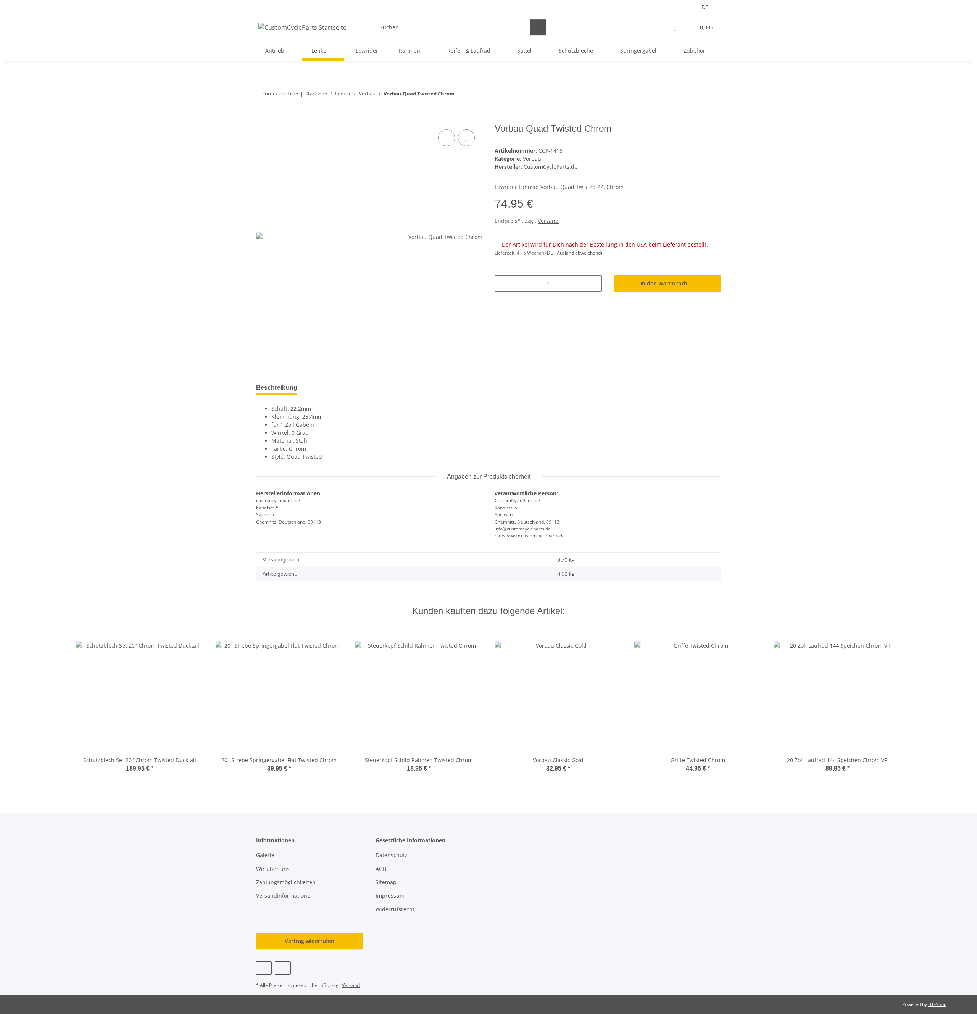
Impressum (390, 895)
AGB (381, 868)
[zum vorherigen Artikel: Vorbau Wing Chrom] (696, 93)
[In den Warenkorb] (262, 119)
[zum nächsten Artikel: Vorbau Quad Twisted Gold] (713, 93)
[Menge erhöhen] (593, 283)
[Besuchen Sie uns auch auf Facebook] (264, 968)
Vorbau (532, 158)
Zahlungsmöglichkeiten (286, 882)
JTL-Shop (937, 1004)
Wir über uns (273, 868)
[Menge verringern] (503, 283)
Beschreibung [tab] (276, 387)
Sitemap (386, 882)
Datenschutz (392, 855)
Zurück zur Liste (280, 93)
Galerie (265, 855)
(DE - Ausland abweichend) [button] (573, 253)
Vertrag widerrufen (309, 941)
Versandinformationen (285, 895)
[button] (659, 27)
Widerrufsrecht (395, 909)
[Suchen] (538, 27)
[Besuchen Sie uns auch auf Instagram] (282, 968)
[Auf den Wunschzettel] (466, 137)
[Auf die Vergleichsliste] (446, 137)
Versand (548, 220)
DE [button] (704, 7)
